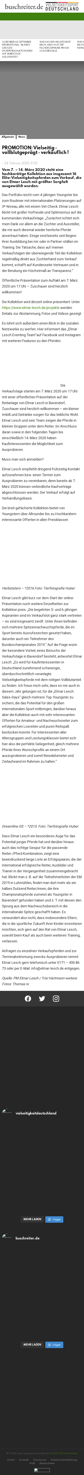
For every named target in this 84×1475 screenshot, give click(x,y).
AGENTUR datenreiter (64, 1453)
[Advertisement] (42, 1056)
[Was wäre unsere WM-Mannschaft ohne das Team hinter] (42, 1145)
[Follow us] (73, 16)
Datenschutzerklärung (64, 1460)
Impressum (39, 1460)
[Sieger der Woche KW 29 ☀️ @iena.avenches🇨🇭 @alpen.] (42, 1316)
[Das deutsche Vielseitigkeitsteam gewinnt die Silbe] (42, 1190)
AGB (32, 1463)
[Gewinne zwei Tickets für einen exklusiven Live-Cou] (42, 1270)
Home (11, 1460)
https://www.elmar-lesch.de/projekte (31, 308)
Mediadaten (47, 1463)
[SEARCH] (79, 16)
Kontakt (24, 1460)
